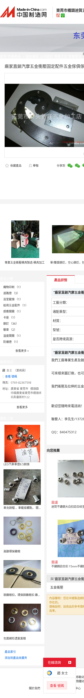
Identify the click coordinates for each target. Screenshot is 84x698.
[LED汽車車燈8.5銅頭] (22, 443)
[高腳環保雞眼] (22, 530)
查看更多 (22, 351)
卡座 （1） (10, 318)
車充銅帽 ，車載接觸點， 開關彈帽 (25, 508)
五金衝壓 (56, 587)
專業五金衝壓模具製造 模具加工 (25, 263)
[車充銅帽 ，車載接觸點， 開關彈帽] (22, 487)
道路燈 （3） (11, 293)
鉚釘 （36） (10, 324)
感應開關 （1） (12, 311)
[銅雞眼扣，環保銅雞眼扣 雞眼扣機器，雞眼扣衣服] (22, 574)
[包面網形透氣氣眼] (22, 617)
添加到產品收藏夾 (16, 658)
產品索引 (10, 652)
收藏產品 (15, 166)
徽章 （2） (10, 330)
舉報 (35, 166)
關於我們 (34, 688)
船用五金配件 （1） (15, 305)
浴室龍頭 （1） (12, 299)
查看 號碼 (11, 376)
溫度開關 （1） (12, 336)
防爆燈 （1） (11, 342)
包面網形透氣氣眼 (15, 638)
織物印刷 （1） (12, 287)
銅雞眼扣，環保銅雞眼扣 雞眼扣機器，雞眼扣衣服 (35, 595)
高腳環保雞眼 (12, 551)
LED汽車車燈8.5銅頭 (16, 464)
